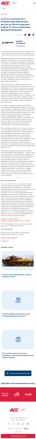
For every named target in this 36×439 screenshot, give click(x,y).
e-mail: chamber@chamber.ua (18, 417)
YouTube (27, 220)
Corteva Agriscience (20, 42)
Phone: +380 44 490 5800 (18, 420)
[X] (29, 34)
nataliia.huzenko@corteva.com (9, 237)
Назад (4, 8)
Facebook (4, 220)
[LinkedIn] (33, 34)
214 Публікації (20, 46)
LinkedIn (16, 220)
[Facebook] (25, 34)
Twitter (21, 220)
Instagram (10, 220)
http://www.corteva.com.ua (17, 215)
